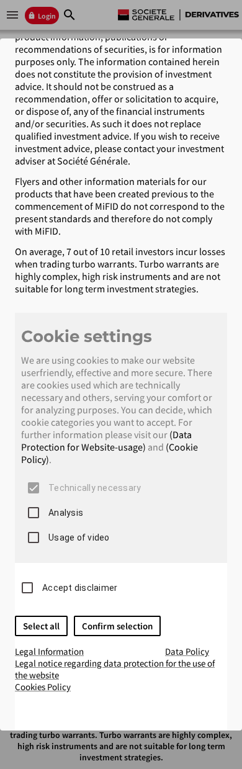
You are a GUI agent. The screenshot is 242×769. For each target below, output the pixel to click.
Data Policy (187, 651)
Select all (41, 626)
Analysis (65, 513)
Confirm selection (117, 626)
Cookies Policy (43, 687)
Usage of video (79, 537)
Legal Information (49, 651)
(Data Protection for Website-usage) (106, 440)
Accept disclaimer (79, 588)
